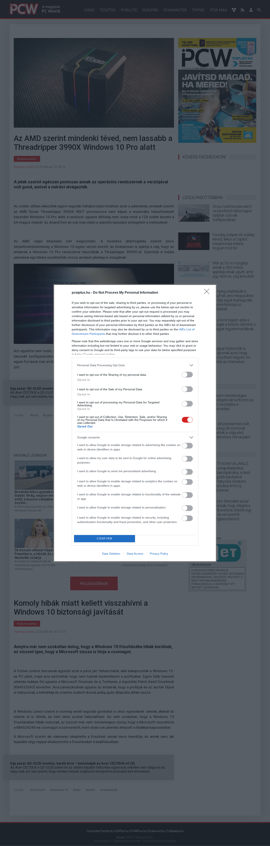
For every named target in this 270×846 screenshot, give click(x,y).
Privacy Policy (159, 553)
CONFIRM (104, 538)
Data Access (135, 553)
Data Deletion (111, 553)
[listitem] (135, 365)
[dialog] (135, 423)
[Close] (208, 293)
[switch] (187, 374)
